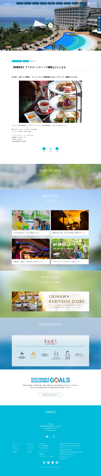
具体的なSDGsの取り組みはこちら (50, 394)
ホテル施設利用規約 (44, 445)
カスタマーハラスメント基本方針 (47, 456)
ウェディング (31, 445)
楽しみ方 (30, 452)
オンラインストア (75, 3)
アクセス (30, 450)
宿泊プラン (15, 445)
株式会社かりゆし (64, 458)
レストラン (28, 3)
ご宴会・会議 (31, 447)
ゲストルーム (19, 3)
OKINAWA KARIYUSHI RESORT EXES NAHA (70, 443)
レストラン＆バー (17, 450)
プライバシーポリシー (44, 450)
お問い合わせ (43, 443)
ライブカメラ (67, 3)
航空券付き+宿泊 (83, 6)
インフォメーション (17, 443)
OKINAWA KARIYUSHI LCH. (66, 450)
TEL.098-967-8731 (50, 428)
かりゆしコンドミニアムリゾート (67, 456)
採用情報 (42, 454)
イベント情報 (43, 3)
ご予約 (83, 3)
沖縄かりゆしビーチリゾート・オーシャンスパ (70, 447)
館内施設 (15, 452)
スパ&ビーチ (30, 443)
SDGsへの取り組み (44, 447)
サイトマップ (43, 452)
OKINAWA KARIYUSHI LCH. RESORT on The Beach (71, 452)
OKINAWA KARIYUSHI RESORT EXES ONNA (70, 445)
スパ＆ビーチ (35, 3)
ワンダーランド (59, 3)
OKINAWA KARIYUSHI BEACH (66, 454)
